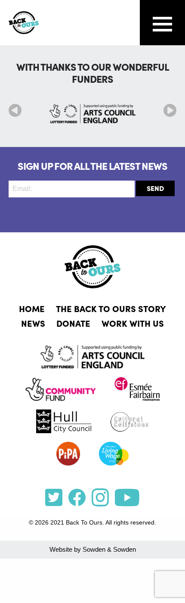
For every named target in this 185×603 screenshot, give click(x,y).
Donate (73, 323)
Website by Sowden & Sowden (92, 549)
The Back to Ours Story (111, 308)
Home (32, 308)
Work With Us (133, 323)
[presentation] (15, 110)
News (33, 323)
